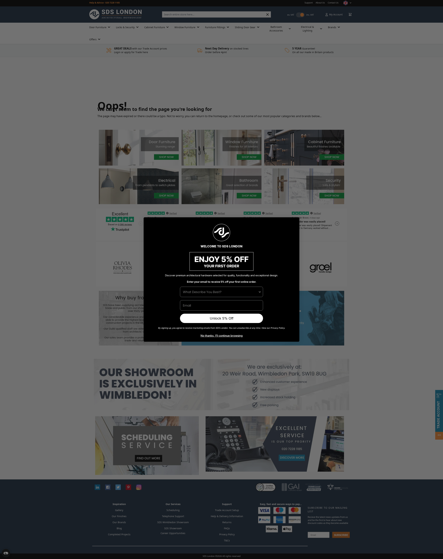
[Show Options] (259, 292)
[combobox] (220, 292)
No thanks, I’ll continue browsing (222, 335)
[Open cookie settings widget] (6, 553)
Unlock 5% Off (221, 318)
